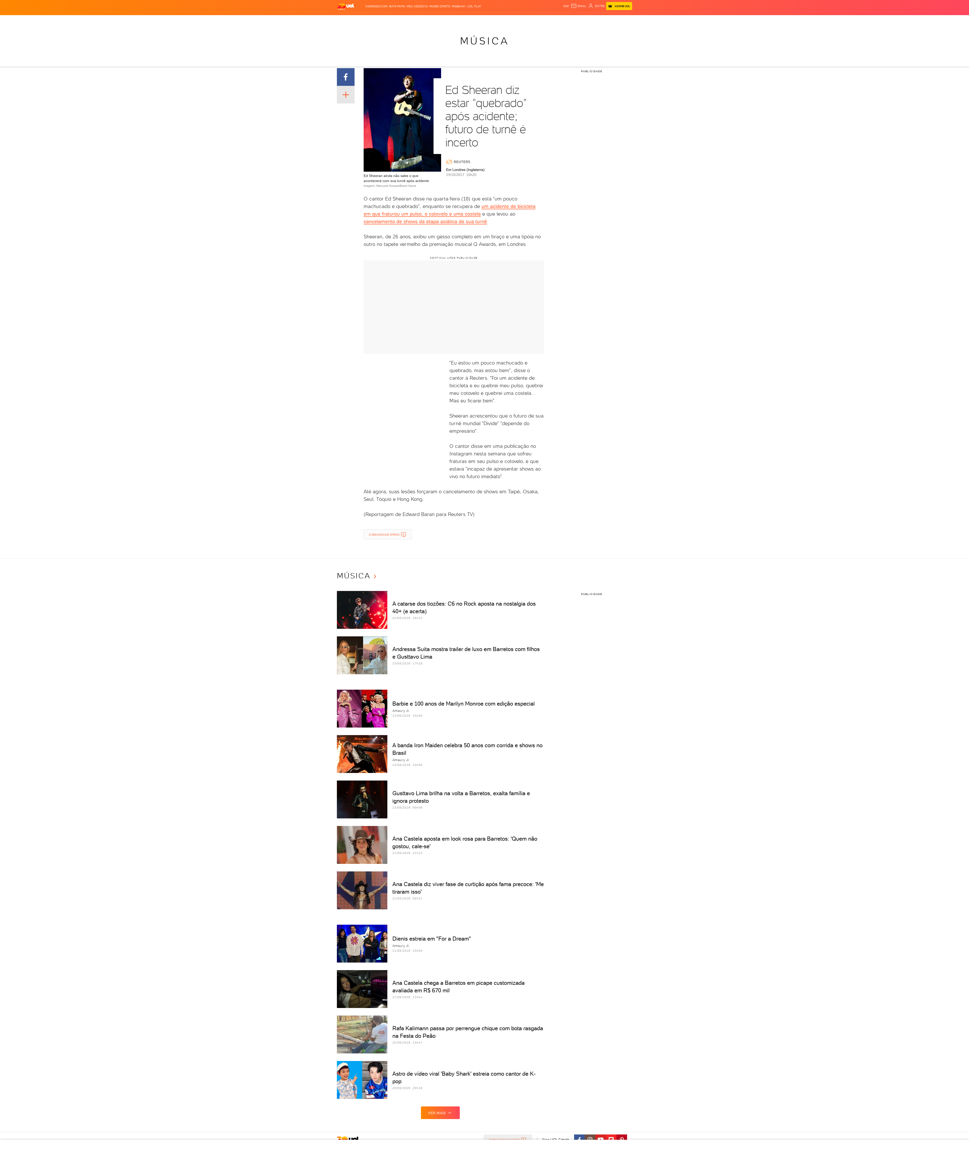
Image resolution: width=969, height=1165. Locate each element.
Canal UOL (552, 20)
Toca (598, 20)
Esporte (469, 20)
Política (407, 20)
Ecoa (538, 20)
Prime (587, 20)
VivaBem (518, 20)
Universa (501, 20)
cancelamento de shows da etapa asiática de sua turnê (425, 221)
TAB (578, 20)
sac (566, 6)
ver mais (437, 1113)
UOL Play (474, 6)
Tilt (529, 20)
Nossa (568, 20)
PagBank (459, 6)
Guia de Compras (619, 20)
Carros (422, 20)
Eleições (373, 20)
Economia (439, 20)
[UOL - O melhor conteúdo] (346, 6)
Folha (455, 20)
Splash (484, 20)
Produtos (343, 20)
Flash (358, 20)
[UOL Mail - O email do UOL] (578, 6)
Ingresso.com (376, 6)
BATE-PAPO (397, 6)
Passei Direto (439, 6)
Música (484, 41)
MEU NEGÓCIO (417, 6)
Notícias (390, 20)
